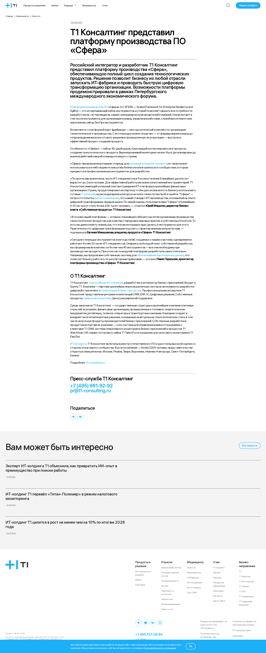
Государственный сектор (170, 574)
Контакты (218, 595)
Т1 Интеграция (246, 581)
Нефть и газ (167, 609)
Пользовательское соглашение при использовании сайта (210, 637)
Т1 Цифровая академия (246, 603)
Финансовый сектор (171, 567)
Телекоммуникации (170, 604)
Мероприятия (194, 572)
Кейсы (55, 5)
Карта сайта (219, 600)
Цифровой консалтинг (97, 298)
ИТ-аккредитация (241, 630)
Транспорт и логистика (167, 592)
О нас (105, 5)
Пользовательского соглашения (160, 648)
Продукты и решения (34, 5)
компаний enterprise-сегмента (148, 163)
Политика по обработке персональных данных (244, 623)
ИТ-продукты (78, 343)
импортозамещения (106, 198)
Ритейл (164, 585)
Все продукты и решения (143, 573)
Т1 (240, 571)
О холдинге (219, 567)
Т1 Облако (244, 586)
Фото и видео (194, 587)
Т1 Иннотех (245, 576)
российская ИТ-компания (107, 282)
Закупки (217, 572)
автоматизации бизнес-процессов (119, 290)
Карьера (68, 5)
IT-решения (88, 194)
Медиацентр (89, 5)
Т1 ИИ (242, 591)
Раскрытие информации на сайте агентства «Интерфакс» (213, 624)
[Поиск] (228, 5)
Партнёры (140, 584)
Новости (191, 567)
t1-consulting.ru (95, 362)
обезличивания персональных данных (160, 255)
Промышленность (170, 580)
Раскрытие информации (219, 584)
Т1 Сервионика (246, 596)
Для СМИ (192, 592)
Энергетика (167, 599)
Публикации (193, 577)
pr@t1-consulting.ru (90, 391)
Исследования (194, 582)
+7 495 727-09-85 (149, 634)
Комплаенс (218, 590)
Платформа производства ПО (89, 107)
